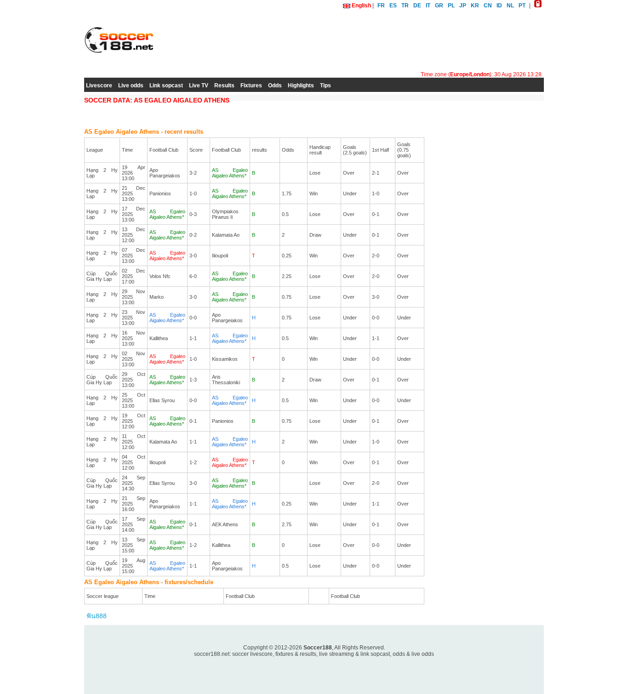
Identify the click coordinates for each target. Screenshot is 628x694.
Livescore (99, 85)
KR (475, 5)
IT (428, 5)
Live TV (198, 85)
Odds (275, 85)
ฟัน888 (96, 616)
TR (405, 5)
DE (417, 5)
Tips (325, 85)
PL (451, 5)
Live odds (130, 85)
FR (381, 5)
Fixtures (251, 85)
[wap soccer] (538, 5)
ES (393, 5)
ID (499, 5)
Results (224, 85)
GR (439, 5)
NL (510, 5)
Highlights (301, 85)
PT (522, 5)
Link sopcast (166, 85)
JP (462, 5)
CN (488, 5)
